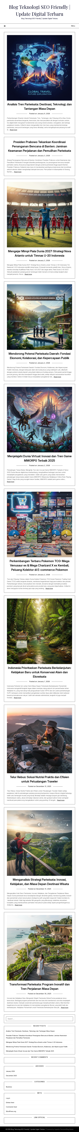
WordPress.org (11, 1111)
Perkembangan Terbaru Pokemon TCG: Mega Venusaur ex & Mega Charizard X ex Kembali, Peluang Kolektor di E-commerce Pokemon (39, 565)
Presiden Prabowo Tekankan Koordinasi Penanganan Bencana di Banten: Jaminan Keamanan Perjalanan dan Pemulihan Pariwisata (39, 146)
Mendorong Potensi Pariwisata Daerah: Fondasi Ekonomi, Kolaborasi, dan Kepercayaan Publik (36, 1047)
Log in (8, 1098)
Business (9, 1087)
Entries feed (10, 1102)
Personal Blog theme (66, 1129)
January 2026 (10, 1071)
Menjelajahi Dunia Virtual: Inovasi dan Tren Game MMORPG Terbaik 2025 (30, 1051)
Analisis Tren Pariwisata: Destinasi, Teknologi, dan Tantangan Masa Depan (30, 1031)
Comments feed (11, 1107)
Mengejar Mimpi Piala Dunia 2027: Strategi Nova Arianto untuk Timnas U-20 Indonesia (34, 1042)
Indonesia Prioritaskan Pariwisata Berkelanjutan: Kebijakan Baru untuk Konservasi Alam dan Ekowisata (39, 672)
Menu (73, 26)
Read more (13, 130)
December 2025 (11, 1076)
